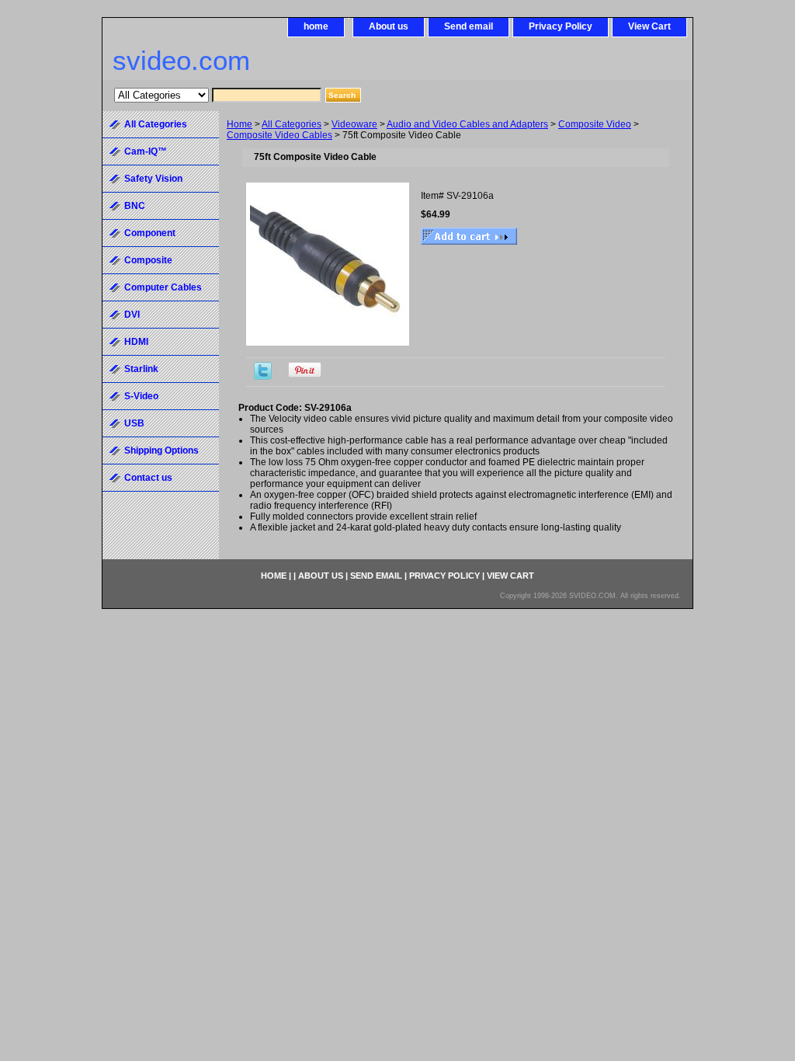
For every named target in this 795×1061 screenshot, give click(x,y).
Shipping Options (161, 450)
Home (239, 124)
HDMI (136, 341)
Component (149, 233)
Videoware (354, 124)
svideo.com (181, 60)
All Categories (291, 124)
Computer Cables (163, 287)
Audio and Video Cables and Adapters (467, 124)
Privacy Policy (560, 26)
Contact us (148, 477)
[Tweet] (263, 376)
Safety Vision (153, 178)
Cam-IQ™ (145, 151)
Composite (148, 260)
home (316, 26)
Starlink (141, 369)
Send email (468, 26)
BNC (134, 205)
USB (134, 423)
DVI (132, 314)
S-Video (141, 396)
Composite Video (594, 124)
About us (388, 26)
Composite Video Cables (279, 135)
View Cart (649, 26)
